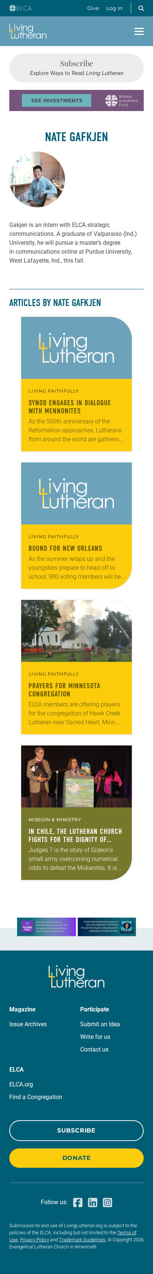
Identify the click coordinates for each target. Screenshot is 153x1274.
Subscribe (76, 1130)
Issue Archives (28, 1024)
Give (93, 8)
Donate (76, 1157)
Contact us (94, 1049)
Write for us (95, 1036)
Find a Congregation (35, 1097)
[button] (141, 8)
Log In (114, 8)
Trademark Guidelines (82, 1239)
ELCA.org (21, 1084)
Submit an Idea (100, 1024)
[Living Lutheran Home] (27, 31)
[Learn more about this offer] (76, 109)
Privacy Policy (34, 1239)
